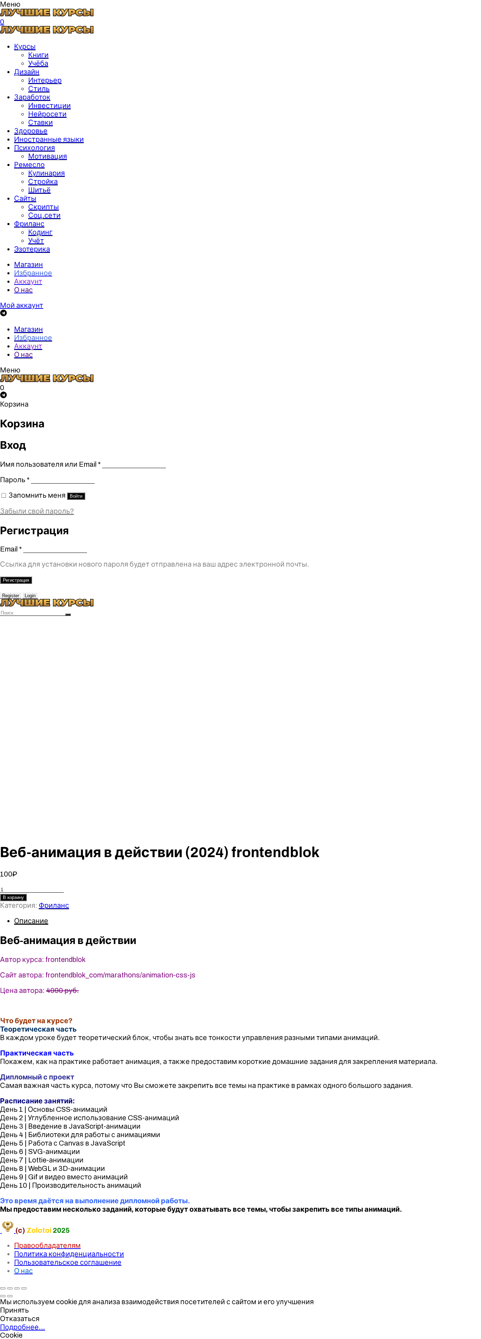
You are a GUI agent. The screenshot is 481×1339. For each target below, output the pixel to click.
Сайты (25, 198)
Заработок (32, 97)
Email (11, 549)
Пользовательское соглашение (67, 1262)
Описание (31, 921)
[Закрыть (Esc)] (3, 1288)
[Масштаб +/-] (24, 1288)
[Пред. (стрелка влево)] (3, 1296)
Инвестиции (49, 105)
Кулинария (46, 173)
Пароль (15, 480)
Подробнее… (22, 1327)
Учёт (36, 240)
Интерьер (45, 80)
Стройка (43, 181)
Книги (38, 55)
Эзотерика (32, 249)
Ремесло (29, 164)
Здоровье (31, 131)
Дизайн (26, 72)
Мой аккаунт (21, 305)
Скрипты (43, 207)
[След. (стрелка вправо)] (10, 1296)
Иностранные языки (49, 139)
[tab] (247, 921)
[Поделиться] (10, 1288)
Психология (34, 148)
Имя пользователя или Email (50, 464)
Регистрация (16, 580)
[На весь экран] (17, 1288)
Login (30, 595)
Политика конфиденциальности (69, 1254)
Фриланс (29, 224)
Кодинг (40, 232)
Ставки (40, 122)
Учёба (38, 63)
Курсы (25, 46)
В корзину (13, 897)
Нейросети (47, 114)
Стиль (39, 89)
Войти (76, 496)
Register (10, 595)
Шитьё (39, 190)
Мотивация (47, 156)
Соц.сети (44, 215)
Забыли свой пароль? (37, 511)
